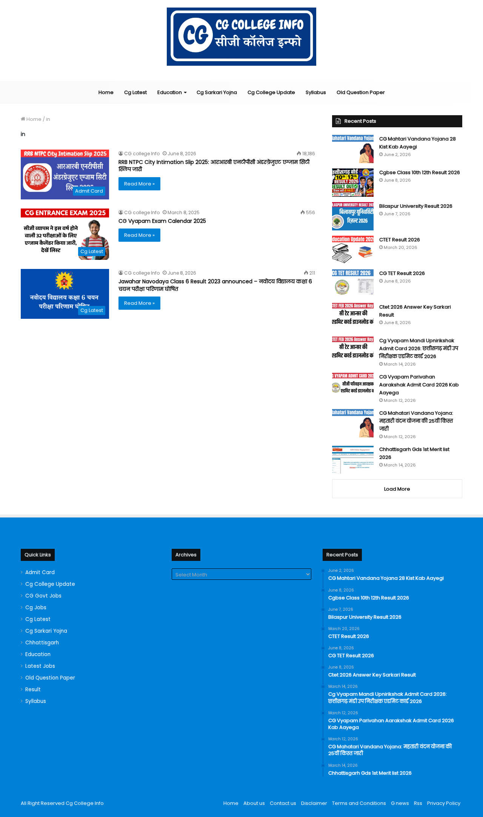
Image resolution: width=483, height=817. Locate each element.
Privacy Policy (443, 803)
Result (33, 689)
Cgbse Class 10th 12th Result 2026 (419, 172)
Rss (418, 803)
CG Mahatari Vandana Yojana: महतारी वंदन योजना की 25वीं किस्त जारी (416, 420)
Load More (397, 489)
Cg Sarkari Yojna (217, 92)
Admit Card (40, 572)
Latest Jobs (40, 666)
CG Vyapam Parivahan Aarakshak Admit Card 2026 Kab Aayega (419, 384)
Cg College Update (271, 92)
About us (254, 803)
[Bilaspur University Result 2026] (353, 216)
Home (106, 92)
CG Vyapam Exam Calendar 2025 (162, 221)
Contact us (283, 803)
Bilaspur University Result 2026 (415, 206)
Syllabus (316, 92)
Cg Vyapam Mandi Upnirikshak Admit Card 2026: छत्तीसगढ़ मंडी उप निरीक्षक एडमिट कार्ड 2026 (418, 348)
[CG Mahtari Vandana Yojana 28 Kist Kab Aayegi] (353, 149)
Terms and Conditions (359, 803)
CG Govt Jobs (43, 595)
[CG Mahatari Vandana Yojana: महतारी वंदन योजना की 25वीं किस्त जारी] (353, 423)
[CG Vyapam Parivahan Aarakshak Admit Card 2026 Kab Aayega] (353, 387)
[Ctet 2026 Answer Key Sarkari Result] (353, 317)
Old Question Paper (361, 92)
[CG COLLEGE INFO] (242, 37)
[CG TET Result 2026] (353, 283)
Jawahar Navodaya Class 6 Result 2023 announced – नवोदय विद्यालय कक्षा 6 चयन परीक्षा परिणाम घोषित (215, 285)
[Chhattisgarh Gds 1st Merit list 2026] (353, 459)
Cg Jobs (35, 607)
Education (169, 92)
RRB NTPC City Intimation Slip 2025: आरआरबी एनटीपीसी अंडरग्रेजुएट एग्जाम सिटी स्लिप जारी (213, 165)
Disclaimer (314, 803)
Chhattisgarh (42, 642)
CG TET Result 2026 (402, 273)
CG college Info (142, 153)
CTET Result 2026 (399, 239)
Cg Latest (135, 92)
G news (400, 803)
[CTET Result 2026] (353, 250)
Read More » (139, 183)
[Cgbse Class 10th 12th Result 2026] (353, 182)
